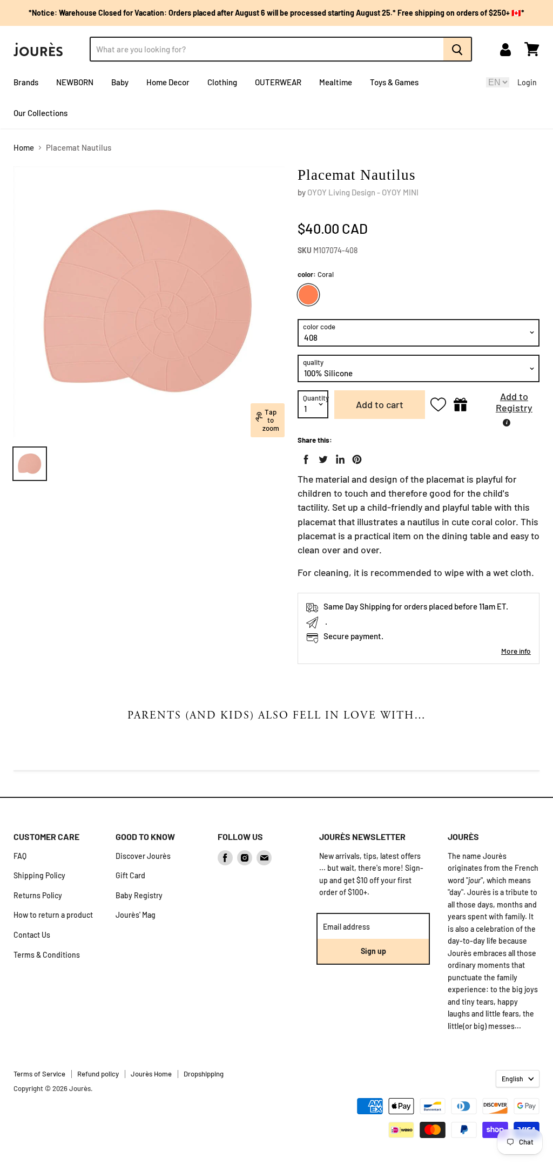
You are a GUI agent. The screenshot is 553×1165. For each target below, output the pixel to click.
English (512, 1078)
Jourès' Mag (136, 914)
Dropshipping (204, 1073)
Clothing (222, 82)
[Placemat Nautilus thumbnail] (29, 463)
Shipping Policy (39, 875)
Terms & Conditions (47, 954)
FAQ (20, 856)
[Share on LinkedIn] (338, 457)
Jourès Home (151, 1073)
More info (516, 650)
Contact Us (32, 934)
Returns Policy (38, 895)
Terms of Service (39, 1073)
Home (24, 147)
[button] (506, 404)
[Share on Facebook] (304, 457)
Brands (26, 82)
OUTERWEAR (278, 82)
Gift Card (130, 875)
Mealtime (335, 82)
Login (527, 82)
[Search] (457, 49)
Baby (120, 82)
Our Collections (41, 113)
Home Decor (168, 82)
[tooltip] (506, 422)
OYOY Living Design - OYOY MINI (363, 192)
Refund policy (98, 1073)
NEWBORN (74, 82)
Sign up (373, 951)
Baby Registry (139, 895)
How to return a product (53, 914)
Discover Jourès (143, 856)
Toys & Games (394, 82)
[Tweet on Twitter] (320, 457)
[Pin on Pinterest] (354, 457)
